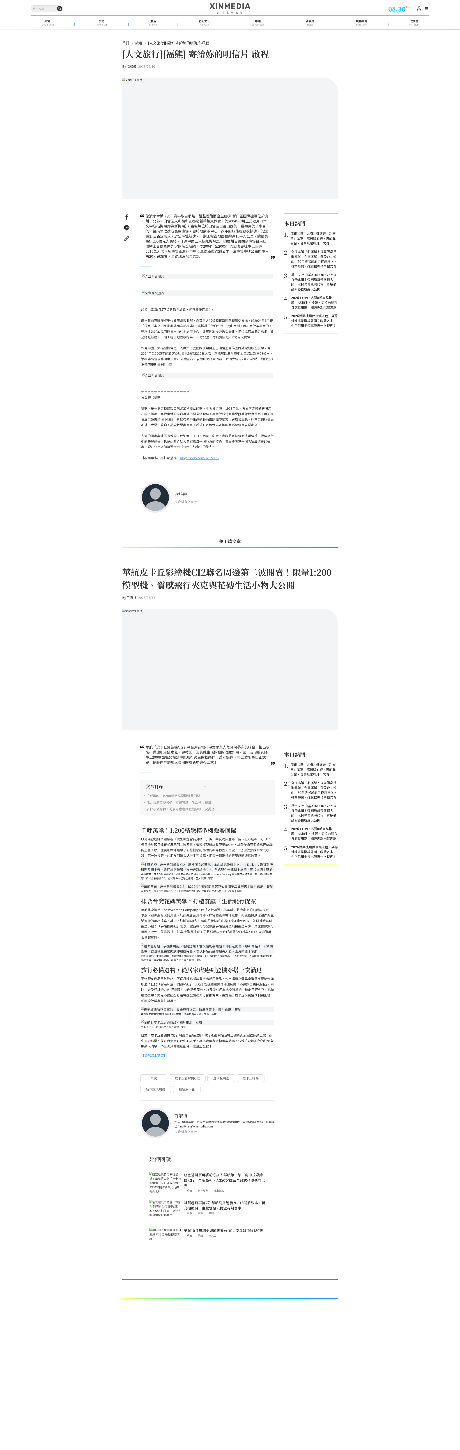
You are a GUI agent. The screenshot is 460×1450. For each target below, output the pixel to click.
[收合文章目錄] (205, 786)
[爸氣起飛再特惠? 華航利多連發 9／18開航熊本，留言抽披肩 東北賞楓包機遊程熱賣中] (165, 1212)
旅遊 (138, 42)
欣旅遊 (131, 66)
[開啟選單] (426, 9)
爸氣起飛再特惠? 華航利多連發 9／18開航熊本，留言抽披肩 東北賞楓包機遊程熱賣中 (224, 1205)
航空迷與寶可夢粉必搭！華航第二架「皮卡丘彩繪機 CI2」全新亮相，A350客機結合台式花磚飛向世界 (224, 1180)
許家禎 (131, 597)
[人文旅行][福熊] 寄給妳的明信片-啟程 (178, 42)
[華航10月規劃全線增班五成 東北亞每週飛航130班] (165, 1240)
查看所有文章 (184, 501)
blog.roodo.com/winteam (199, 457)
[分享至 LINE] (126, 227)
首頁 (125, 42)
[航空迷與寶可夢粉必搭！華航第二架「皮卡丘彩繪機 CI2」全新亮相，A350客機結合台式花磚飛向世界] (165, 1184)
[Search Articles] (59, 8)
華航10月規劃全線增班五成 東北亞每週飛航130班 (223, 1230)
